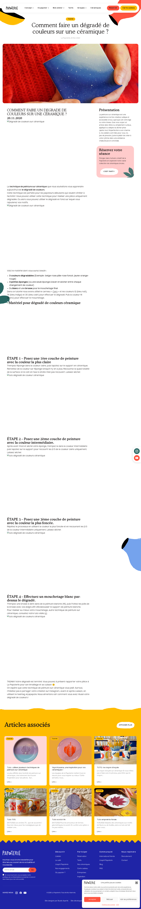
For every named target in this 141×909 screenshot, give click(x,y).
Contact (125, 860)
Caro (55, 292)
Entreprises (81, 872)
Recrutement (127, 856)
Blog (101, 864)
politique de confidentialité (11, 877)
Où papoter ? (60, 872)
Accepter (92, 899)
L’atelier (58, 856)
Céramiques (95, 8)
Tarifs (70, 8)
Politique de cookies (108, 904)
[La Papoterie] (12, 8)
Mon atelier (57, 8)
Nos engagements (62, 868)
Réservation (81, 856)
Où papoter (42, 8)
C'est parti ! (109, 171)
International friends (107, 856)
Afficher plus (125, 725)
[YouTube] (25, 892)
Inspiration (81, 876)
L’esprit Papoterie (61, 864)
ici (46, 613)
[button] (136, 883)
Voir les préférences (128, 899)
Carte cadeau (82, 868)
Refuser (110, 899)
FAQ (101, 868)
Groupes (81, 8)
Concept (28, 8)
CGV (117, 904)
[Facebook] (20, 892)
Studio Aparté (63, 901)
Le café (58, 860)
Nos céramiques (83, 864)
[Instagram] (16, 892)
